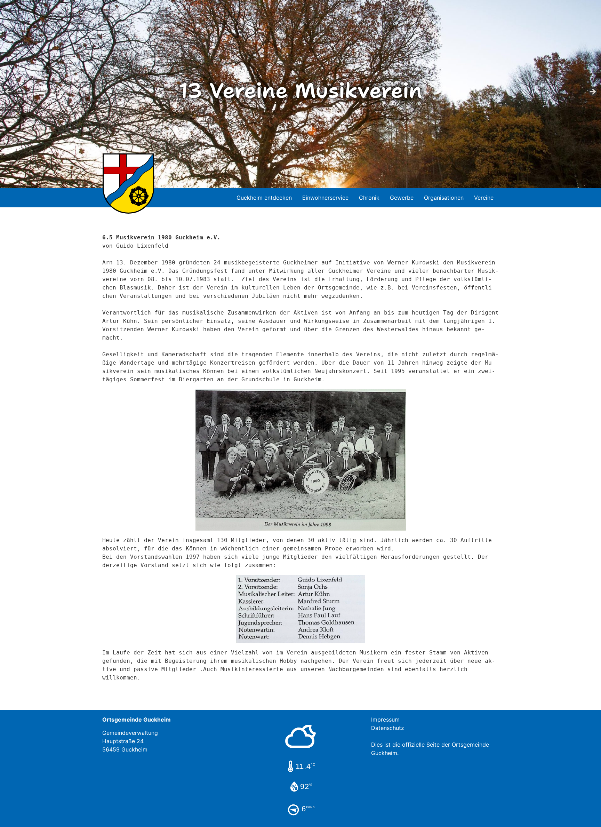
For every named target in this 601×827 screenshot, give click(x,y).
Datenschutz (387, 727)
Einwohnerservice (325, 197)
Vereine (484, 197)
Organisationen (444, 197)
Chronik (369, 197)
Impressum (385, 719)
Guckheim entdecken (264, 197)
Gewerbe (402, 197)
